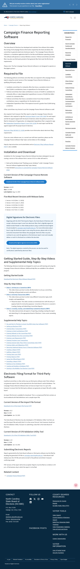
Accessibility (28, 559)
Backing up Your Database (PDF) (15, 364)
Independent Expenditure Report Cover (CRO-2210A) (21, 123)
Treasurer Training (70, 59)
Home (5, 25)
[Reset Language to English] (64, 12)
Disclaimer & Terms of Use (41, 559)
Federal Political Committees (69, 89)
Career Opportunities (59, 538)
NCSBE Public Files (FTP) (61, 506)
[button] (70, 18)
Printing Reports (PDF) (13, 357)
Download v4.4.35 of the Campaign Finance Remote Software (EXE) (25, 182)
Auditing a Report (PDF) (13, 352)
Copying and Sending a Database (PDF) (17, 366)
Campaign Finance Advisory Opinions (70, 147)
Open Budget (63, 559)
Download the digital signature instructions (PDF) (23, 243)
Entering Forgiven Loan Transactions (17, 340)
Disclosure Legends (70, 128)
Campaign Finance (13, 25)
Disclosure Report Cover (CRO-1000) (35, 116)
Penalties (68, 141)
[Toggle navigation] (76, 18)
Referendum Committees (68, 111)
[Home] (13, 15)
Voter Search (57, 515)
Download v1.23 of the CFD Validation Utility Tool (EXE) (20, 435)
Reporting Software (68, 65)
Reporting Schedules (68, 54)
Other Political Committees (69, 82)
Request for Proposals (68, 38)
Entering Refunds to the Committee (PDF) (18, 333)
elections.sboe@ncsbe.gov (14, 517)
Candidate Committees (68, 76)
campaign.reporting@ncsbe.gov (26, 228)
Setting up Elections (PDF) (14, 326)
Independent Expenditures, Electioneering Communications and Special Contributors (70, 100)
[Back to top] (75, 485)
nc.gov (8, 559)
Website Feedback (18, 559)
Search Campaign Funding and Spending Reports (70, 46)
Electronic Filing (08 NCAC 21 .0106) (14, 130)
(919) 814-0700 (15, 519)
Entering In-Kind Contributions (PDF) (17, 331)
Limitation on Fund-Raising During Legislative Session (70, 120)
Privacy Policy (54, 559)
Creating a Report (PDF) (13, 350)
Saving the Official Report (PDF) (15, 359)
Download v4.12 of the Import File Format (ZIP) (18, 406)
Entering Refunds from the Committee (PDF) (19, 336)
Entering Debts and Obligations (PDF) (17, 345)
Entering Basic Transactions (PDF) (16, 329)
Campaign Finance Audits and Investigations (70, 135)
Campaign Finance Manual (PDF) (15, 476)
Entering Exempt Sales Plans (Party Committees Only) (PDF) (23, 343)
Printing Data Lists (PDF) (13, 354)
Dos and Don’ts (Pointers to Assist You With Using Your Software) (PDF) (27, 324)
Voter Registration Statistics (61, 527)
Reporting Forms (70, 70)
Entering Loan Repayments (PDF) (16, 338)
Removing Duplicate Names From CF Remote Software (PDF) (24, 347)
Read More (38, 6)
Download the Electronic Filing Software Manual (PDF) (19, 279)
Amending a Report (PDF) (13, 361)
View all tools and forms (60, 529)
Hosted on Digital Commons (12, 563)
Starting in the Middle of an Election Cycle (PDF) (20, 368)
